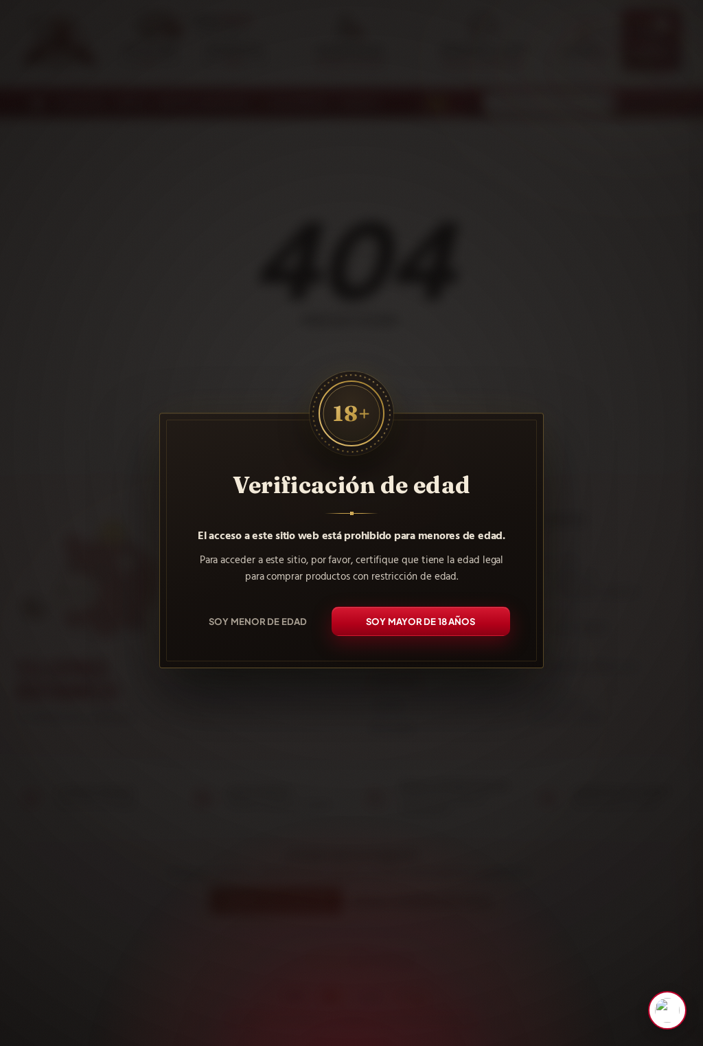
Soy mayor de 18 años (421, 620)
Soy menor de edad (258, 620)
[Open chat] (667, 1010)
